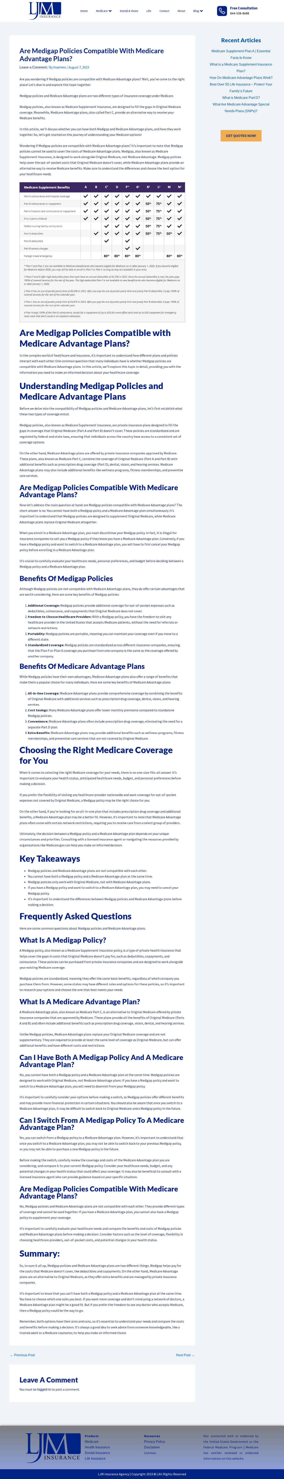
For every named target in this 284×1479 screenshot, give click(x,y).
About (181, 11)
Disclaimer (152, 1447)
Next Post (185, 1355)
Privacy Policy (154, 1441)
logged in (44, 1389)
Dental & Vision (129, 11)
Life (149, 11)
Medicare (102, 11)
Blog (196, 11)
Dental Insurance (97, 1453)
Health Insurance (97, 1447)
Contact (164, 11)
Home (84, 11)
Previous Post (22, 1355)
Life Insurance (95, 1458)
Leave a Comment (33, 67)
